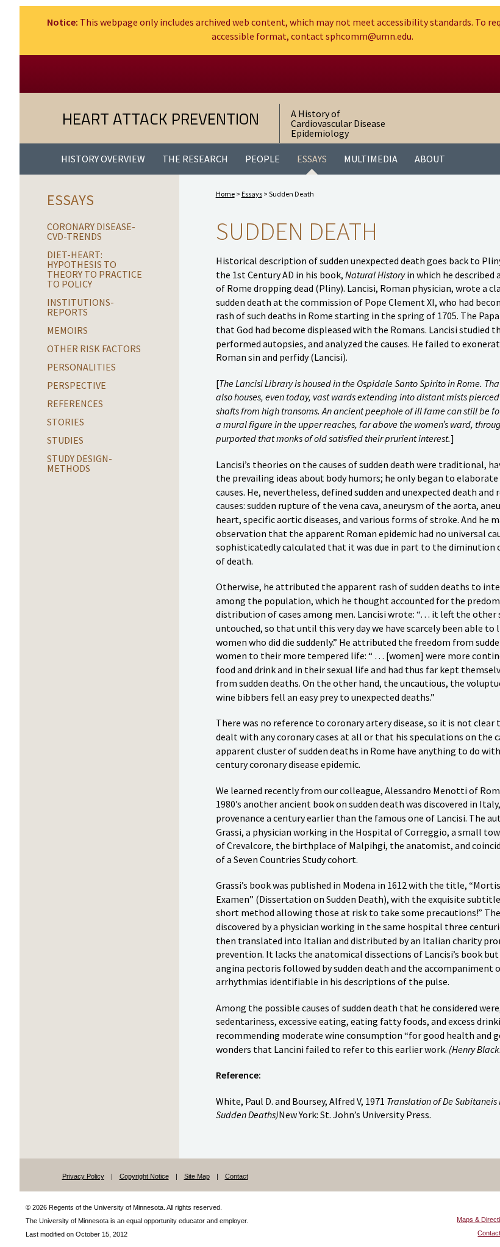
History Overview (103, 159)
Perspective (76, 385)
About (430, 159)
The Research (195, 159)
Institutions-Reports (80, 307)
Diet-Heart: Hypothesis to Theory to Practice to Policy (94, 269)
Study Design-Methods (79, 463)
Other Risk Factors (94, 348)
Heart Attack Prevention (160, 119)
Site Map (197, 1176)
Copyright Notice (144, 1176)
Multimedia (371, 159)
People (262, 159)
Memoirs (67, 330)
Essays (312, 159)
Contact (236, 1176)
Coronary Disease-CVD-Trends (91, 231)
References (75, 403)
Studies (65, 440)
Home (225, 193)
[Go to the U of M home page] (145, 74)
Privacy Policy (83, 1176)
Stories (65, 422)
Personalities (81, 367)
